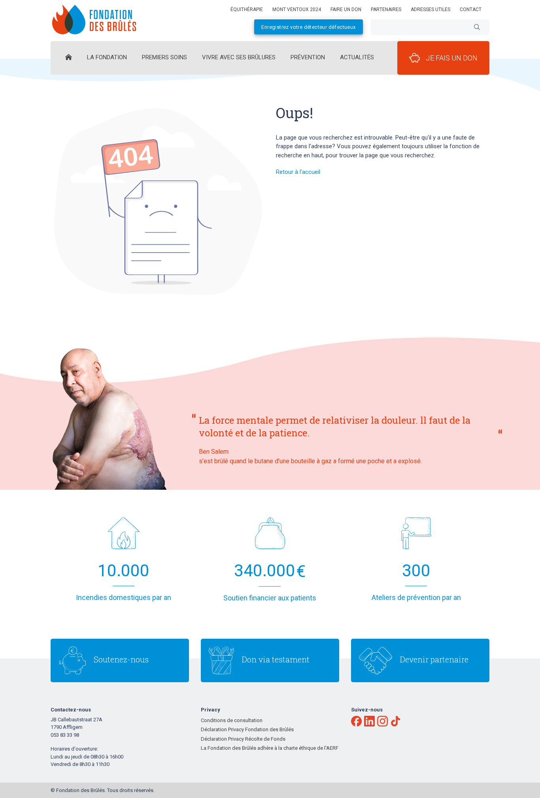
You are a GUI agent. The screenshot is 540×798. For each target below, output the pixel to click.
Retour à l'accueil (298, 171)
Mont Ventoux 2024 (296, 9)
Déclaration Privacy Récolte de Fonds (243, 739)
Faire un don (345, 9)
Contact (470, 9)
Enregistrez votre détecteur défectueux (308, 27)
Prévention (308, 57)
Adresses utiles (430, 9)
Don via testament (276, 659)
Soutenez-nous (121, 659)
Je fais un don (452, 58)
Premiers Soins (164, 57)
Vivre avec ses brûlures (239, 57)
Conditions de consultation (231, 720)
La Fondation (107, 57)
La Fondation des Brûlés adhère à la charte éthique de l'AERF (269, 748)
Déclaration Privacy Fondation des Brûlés (247, 729)
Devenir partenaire (434, 659)
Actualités (357, 57)
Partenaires (386, 9)
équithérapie (246, 9)
